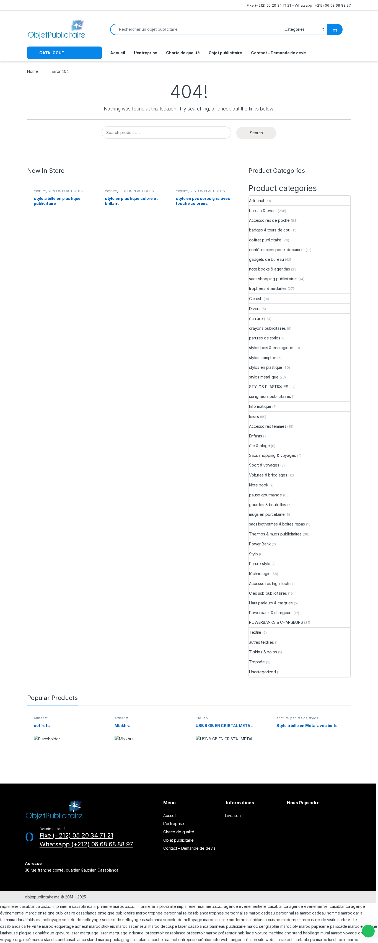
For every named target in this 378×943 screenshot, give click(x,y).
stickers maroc (114, 926)
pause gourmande (265, 495)
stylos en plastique (265, 367)
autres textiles (261, 642)
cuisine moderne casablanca (240, 919)
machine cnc (280, 933)
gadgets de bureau (266, 259)
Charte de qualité (183, 52)
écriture (40, 191)
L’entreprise (145, 52)
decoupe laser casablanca (184, 926)
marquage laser (94, 933)
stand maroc (98, 939)
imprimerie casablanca (20, 906)
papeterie (320, 926)
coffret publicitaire (265, 240)
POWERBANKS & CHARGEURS (276, 622)
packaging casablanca (130, 939)
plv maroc (301, 926)
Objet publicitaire (225, 52)
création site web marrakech (267, 939)
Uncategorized (262, 671)
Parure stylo (259, 563)
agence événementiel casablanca (319, 906)
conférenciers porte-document (277, 249)
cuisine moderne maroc (289, 919)
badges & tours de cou (269, 230)
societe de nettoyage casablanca (132, 919)
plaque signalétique (36, 933)
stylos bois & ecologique (271, 347)
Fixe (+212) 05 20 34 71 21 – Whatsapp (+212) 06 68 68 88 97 (299, 5)
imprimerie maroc (109, 906)
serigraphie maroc (275, 926)
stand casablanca (70, 939)
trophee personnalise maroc (234, 913)
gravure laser (67, 933)
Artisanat (256, 200)
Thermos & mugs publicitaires (275, 534)
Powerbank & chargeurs (270, 612)
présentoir (227, 933)
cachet (158, 939)
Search (256, 132)
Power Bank (260, 544)
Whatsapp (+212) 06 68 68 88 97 (86, 844)
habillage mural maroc (322, 933)
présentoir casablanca (165, 933)
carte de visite (323, 919)
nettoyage (52, 919)
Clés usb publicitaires (268, 593)
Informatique (260, 406)
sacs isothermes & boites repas (277, 524)
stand (297, 933)
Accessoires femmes (267, 426)
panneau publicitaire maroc (233, 926)
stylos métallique (264, 377)
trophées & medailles (268, 288)
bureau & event (263, 210)
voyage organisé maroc (21, 939)
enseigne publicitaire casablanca (67, 913)
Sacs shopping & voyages (272, 455)
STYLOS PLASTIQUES (65, 191)
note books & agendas (269, 269)
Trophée (257, 661)
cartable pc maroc (310, 939)
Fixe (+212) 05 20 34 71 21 (76, 835)
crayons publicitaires (267, 328)
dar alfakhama (29, 919)
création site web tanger (220, 939)
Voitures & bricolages (268, 475)
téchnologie (259, 573)
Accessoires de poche (269, 220)
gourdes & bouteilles (267, 504)
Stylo (253, 554)
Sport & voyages (264, 465)
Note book (258, 485)
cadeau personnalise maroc (286, 913)
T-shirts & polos (263, 652)
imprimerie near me (194, 906)
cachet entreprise (181, 939)
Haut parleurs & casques (271, 603)
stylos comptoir (262, 357)
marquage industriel (127, 933)
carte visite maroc (37, 926)
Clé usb (256, 298)
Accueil (117, 52)
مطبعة (46, 906)
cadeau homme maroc (332, 913)
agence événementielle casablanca (256, 906)
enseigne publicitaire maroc (122, 913)
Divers (254, 308)
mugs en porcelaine (266, 514)
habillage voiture (253, 933)
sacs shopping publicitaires (273, 278)
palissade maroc (344, 926)
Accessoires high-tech (269, 583)
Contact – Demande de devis (279, 52)
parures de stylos (264, 338)
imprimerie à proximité (156, 906)
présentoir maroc (202, 933)
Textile (255, 632)
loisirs (254, 416)
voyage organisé (358, 933)
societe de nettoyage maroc (188, 919)
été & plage (259, 445)
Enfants (255, 436)
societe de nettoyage (81, 919)
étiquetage (64, 926)
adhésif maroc (87, 926)
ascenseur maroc (143, 926)
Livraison (233, 815)
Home (32, 71)
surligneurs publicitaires (270, 396)
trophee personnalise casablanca (178, 913)
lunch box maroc (343, 939)
